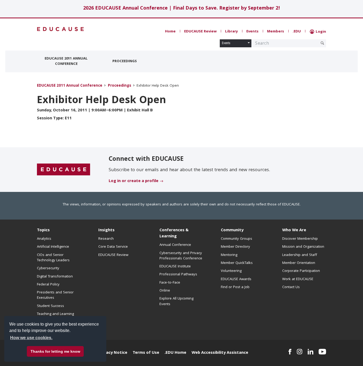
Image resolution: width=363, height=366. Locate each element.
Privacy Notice (113, 353)
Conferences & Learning (174, 233)
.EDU (297, 32)
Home (170, 32)
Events (252, 32)
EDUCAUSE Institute (175, 267)
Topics (43, 230)
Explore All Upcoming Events (176, 301)
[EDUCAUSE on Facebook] (289, 351)
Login (320, 32)
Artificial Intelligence (53, 247)
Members (275, 32)
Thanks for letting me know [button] (55, 351)
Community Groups (236, 239)
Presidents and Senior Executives (55, 295)
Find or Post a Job (235, 287)
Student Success (50, 306)
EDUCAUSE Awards (236, 279)
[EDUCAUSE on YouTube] (322, 351)
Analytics (44, 239)
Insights (106, 230)
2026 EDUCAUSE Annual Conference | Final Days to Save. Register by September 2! (181, 9)
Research (106, 239)
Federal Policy (48, 285)
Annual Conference (175, 245)
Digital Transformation (55, 277)
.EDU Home (175, 353)
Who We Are (294, 230)
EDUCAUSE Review (200, 32)
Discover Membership (300, 239)
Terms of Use (146, 353)
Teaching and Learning (55, 314)
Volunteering (231, 271)
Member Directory (235, 247)
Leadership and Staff (299, 255)
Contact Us (291, 287)
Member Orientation (298, 263)
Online (164, 291)
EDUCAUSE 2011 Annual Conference (66, 61)
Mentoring (229, 255)
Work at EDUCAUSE (297, 279)
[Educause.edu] (63, 169)
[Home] (60, 29)
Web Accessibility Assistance (220, 353)
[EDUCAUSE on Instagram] (299, 351)
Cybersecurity (48, 268)
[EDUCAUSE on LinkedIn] (311, 351)
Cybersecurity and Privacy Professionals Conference (180, 256)
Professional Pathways (178, 274)
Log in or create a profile (133, 181)
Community (232, 230)
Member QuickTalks (237, 263)
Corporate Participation (301, 271)
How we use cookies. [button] (31, 337)
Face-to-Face (169, 283)
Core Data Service (113, 247)
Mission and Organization (303, 247)
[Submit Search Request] (322, 43)
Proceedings (124, 61)
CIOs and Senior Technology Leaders (53, 257)
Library (231, 32)
